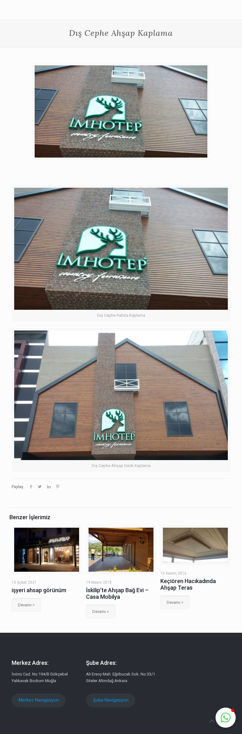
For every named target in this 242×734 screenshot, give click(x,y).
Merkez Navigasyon (39, 700)
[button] (226, 718)
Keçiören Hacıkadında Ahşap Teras (188, 584)
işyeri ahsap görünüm (39, 590)
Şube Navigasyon (111, 700)
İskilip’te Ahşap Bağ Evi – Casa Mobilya (117, 593)
